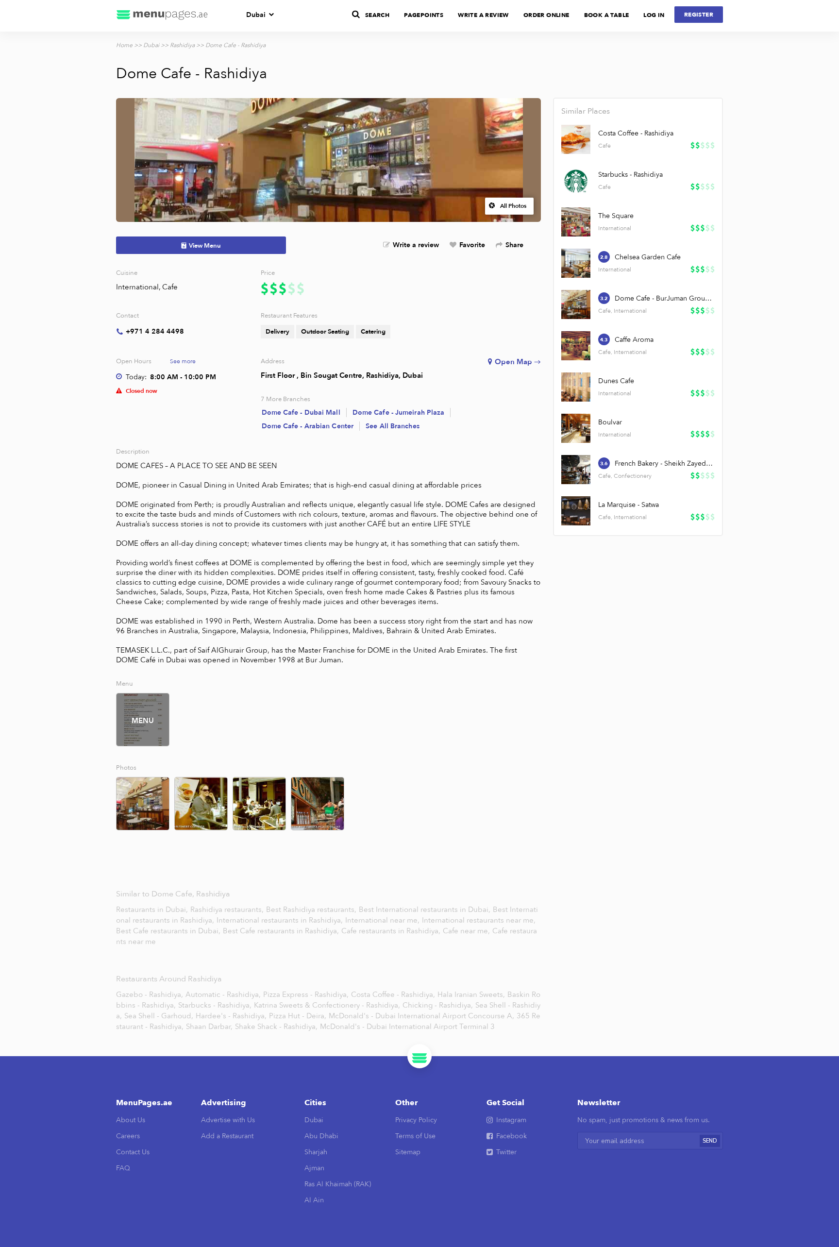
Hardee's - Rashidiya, (231, 1016)
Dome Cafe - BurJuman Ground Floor (664, 298)
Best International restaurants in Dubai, (425, 909)
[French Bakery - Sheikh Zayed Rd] (575, 469)
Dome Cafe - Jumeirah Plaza (398, 412)
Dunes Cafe (616, 381)
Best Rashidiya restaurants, (312, 909)
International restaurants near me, (479, 920)
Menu (143, 720)
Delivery (277, 331)
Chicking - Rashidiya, (438, 1005)
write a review (483, 15)
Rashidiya (182, 45)
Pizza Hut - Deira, (297, 1016)
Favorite (472, 245)
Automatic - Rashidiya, (223, 994)
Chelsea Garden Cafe (648, 257)
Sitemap (407, 1152)
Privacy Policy (416, 1120)
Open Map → (518, 362)
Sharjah (315, 1152)
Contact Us (133, 1152)
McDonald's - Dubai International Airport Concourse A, (421, 1016)
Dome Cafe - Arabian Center (308, 426)
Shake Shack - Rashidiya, (276, 1026)
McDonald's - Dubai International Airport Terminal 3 (407, 1026)
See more (183, 361)
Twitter (506, 1152)
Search (377, 15)
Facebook (511, 1136)
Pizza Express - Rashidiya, (306, 994)
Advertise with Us (228, 1120)
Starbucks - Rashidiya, (215, 1005)
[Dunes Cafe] (575, 387)
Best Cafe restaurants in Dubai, (169, 931)
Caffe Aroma (634, 339)
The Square (616, 215)
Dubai (256, 14)
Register (698, 14)
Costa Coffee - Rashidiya (635, 133)
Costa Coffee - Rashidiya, (393, 994)
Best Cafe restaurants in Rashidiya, (282, 931)
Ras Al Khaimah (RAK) (337, 1184)
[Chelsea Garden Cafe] (575, 263)
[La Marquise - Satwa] (575, 510)
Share (514, 245)
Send (710, 1141)
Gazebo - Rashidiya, (149, 994)
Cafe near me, (467, 931)
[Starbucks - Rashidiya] (575, 180)
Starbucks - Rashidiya (630, 174)
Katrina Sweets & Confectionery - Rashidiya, (327, 1005)
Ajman (314, 1168)
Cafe (170, 287)
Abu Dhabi (321, 1136)
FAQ (123, 1168)
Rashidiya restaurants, (228, 909)
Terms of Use (415, 1136)
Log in (653, 15)
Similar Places (585, 111)
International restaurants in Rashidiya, (281, 920)
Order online (546, 15)
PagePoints (423, 15)
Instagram (511, 1120)
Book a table (606, 15)
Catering (373, 331)
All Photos (513, 206)
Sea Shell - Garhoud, (158, 1016)
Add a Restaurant (227, 1136)
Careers (128, 1136)
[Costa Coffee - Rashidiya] (575, 139)
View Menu (205, 245)
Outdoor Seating (325, 331)
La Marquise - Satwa (628, 504)
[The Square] (575, 221)
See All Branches (393, 426)
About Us (130, 1120)
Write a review (416, 245)
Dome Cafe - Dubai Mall (301, 412)
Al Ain (314, 1200)
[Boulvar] (575, 428)
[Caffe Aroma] (575, 345)
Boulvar (610, 422)
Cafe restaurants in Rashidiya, (391, 931)
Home (124, 45)
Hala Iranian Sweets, (471, 994)
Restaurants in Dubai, (153, 909)
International (137, 287)
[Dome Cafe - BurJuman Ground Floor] (575, 304)
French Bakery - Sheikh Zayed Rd (664, 463)
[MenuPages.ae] (162, 16)
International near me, (383, 920)
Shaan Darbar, (209, 1026)
